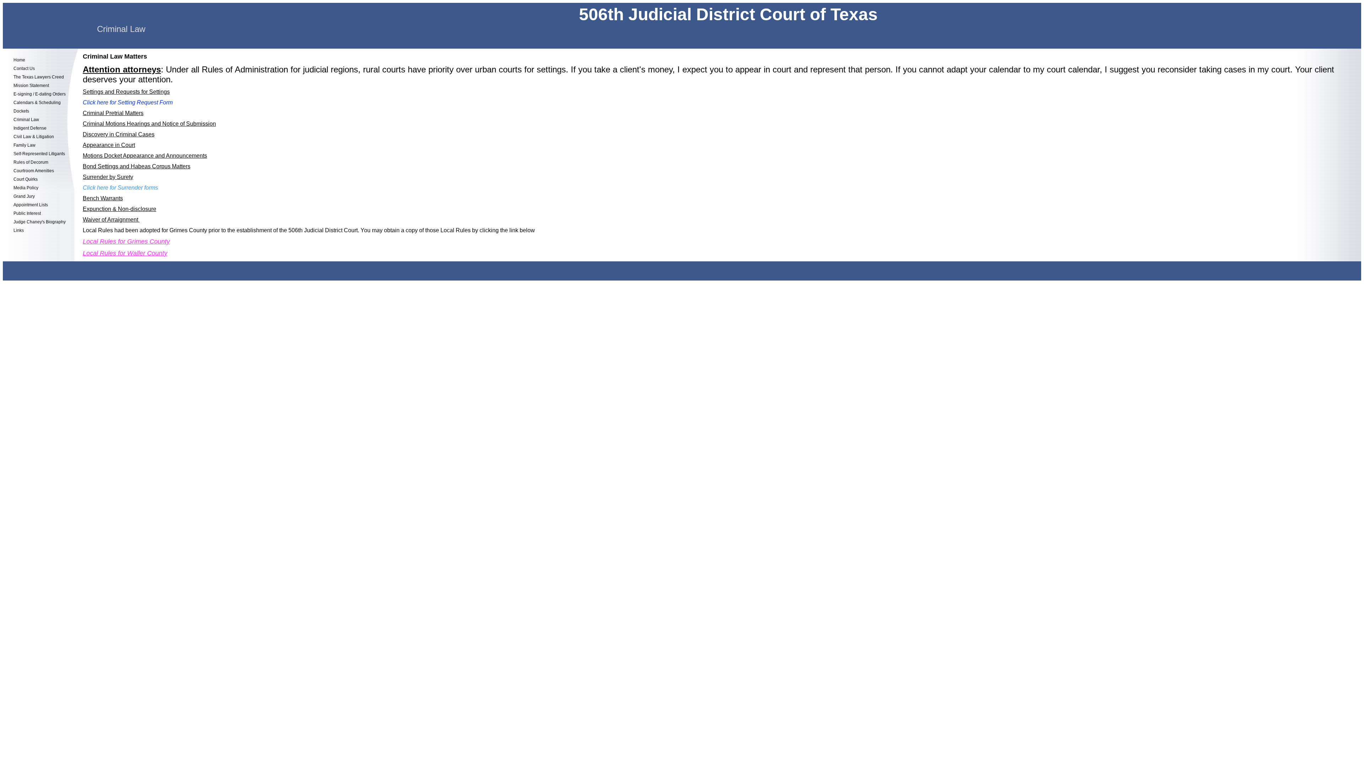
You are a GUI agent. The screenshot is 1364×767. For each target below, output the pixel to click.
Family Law (24, 145)
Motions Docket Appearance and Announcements (145, 156)
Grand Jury (24, 196)
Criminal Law (26, 119)
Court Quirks (25, 179)
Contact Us (24, 68)
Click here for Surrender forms (120, 188)
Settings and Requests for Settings (126, 92)
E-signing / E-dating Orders (39, 94)
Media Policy (25, 187)
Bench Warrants (103, 198)
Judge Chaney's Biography (39, 221)
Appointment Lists (30, 204)
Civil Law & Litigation (33, 136)
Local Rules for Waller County (125, 253)
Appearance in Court (109, 145)
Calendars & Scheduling (37, 102)
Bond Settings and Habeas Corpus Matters (136, 166)
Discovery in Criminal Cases (119, 134)
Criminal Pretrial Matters (113, 113)
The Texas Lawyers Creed (38, 77)
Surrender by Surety (108, 177)
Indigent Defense (30, 128)
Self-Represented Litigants (39, 153)
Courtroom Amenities (33, 170)
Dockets (21, 111)
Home (19, 60)
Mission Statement (31, 85)
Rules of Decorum (30, 162)
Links (18, 230)
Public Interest (27, 213)
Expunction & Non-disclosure (119, 209)
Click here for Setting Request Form (128, 102)
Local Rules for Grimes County (126, 241)
